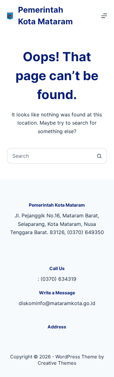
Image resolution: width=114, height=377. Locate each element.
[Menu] (104, 16)
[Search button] (99, 156)
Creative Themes (57, 363)
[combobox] (50, 156)
